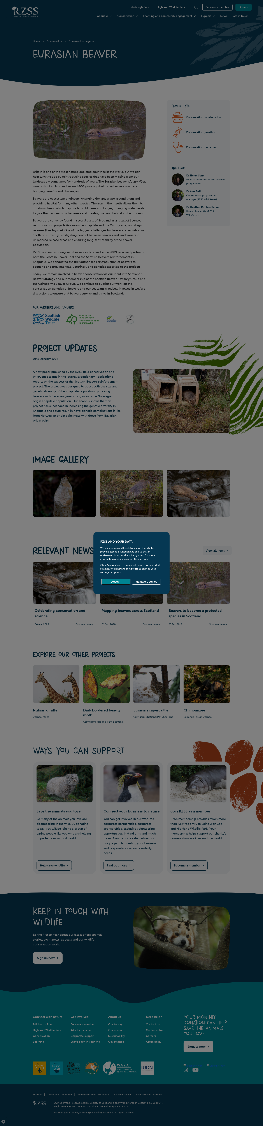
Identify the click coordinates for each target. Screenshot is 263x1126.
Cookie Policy (142, 559)
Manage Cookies (146, 581)
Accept (115, 581)
